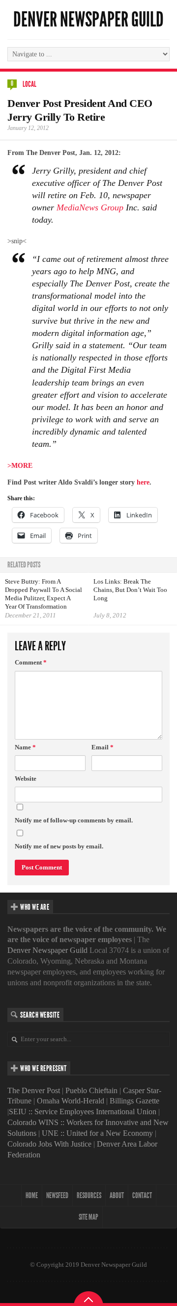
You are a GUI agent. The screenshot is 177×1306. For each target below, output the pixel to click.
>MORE (19, 465)
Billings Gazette (134, 1101)
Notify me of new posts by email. (59, 846)
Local (29, 84)
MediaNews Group (90, 207)
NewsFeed (57, 1195)
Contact (142, 1195)
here (143, 482)
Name (25, 747)
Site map (88, 1217)
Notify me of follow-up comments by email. (74, 820)
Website (25, 778)
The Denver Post (33, 1090)
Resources (89, 1195)
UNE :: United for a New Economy (97, 1133)
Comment (31, 662)
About (117, 1195)
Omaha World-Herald (70, 1101)
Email (102, 747)
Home (32, 1195)
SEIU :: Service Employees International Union (82, 1111)
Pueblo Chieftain (91, 1090)
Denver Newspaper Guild (88, 19)
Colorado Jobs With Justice (49, 1144)
